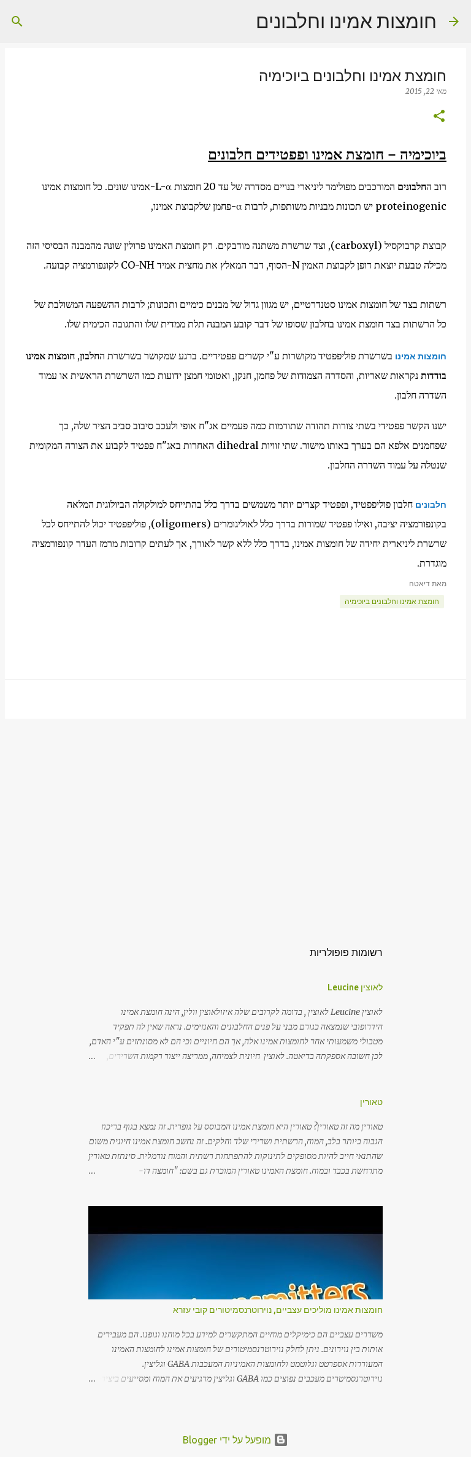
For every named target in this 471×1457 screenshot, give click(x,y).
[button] (439, 117)
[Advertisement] (235, 823)
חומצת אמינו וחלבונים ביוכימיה (392, 601)
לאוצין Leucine (355, 987)
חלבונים (430, 505)
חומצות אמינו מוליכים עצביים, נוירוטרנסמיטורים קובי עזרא (278, 1310)
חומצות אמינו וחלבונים (346, 21)
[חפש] (238, 21)
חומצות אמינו (420, 356)
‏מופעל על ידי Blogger (228, 1439)
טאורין (371, 1102)
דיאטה (419, 583)
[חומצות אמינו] (302, 339)
